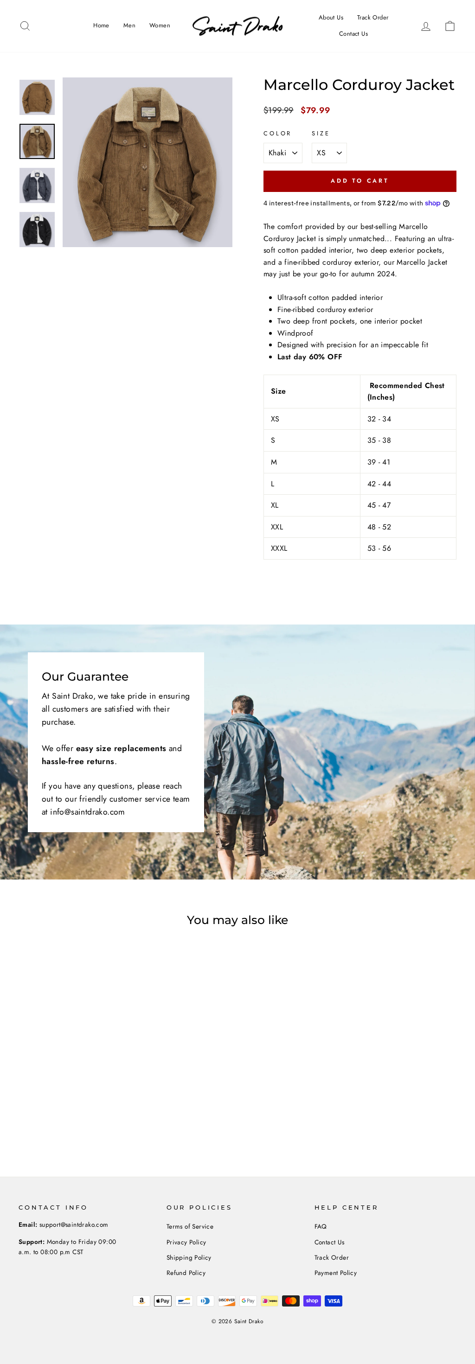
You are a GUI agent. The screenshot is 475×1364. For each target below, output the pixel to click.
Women (159, 25)
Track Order (372, 17)
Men (129, 25)
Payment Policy (336, 1272)
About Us (331, 17)
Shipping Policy (189, 1257)
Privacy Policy (186, 1242)
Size (321, 133)
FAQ (321, 1226)
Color (277, 133)
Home (101, 25)
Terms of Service (190, 1226)
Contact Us (353, 33)
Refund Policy (186, 1272)
